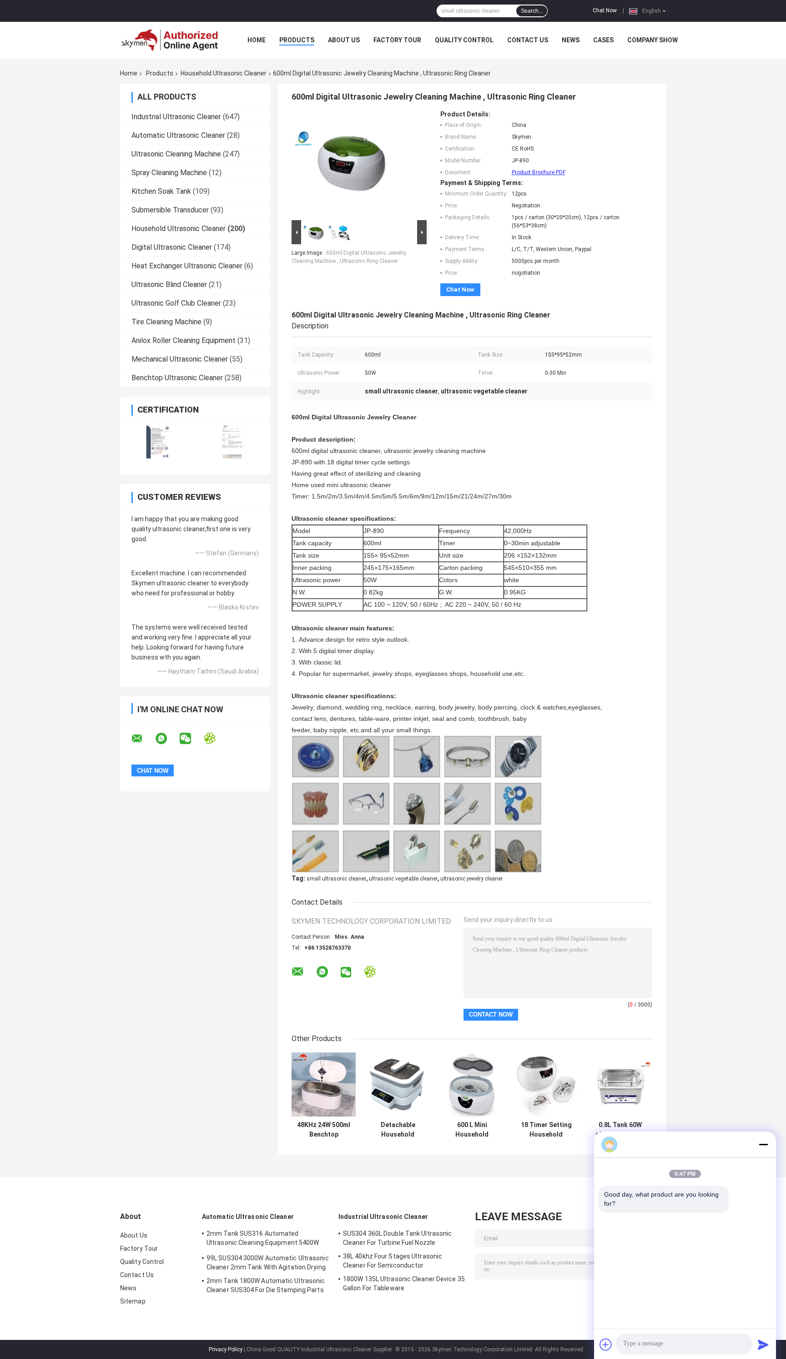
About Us (344, 40)
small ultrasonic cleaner (336, 879)
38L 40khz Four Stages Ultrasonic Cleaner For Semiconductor (392, 1261)
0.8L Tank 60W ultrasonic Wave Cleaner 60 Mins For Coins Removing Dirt (620, 1129)
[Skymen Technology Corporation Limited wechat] (191, 738)
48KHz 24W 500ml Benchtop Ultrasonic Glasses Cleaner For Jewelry (323, 1129)
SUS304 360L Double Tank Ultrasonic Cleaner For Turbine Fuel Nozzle (397, 1238)
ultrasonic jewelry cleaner (471, 879)
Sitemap (133, 1301)
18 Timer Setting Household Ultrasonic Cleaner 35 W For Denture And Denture (546, 1129)
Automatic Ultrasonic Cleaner (178, 135)
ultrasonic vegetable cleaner (403, 879)
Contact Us (527, 40)
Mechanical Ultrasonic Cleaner (179, 359)
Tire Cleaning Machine (166, 321)
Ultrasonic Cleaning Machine (176, 154)
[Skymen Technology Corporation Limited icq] (215, 738)
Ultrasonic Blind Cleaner (169, 284)
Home (256, 40)
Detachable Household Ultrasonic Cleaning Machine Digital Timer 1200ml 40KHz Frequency (398, 1129)
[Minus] (763, 1144)
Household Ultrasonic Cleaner (224, 73)
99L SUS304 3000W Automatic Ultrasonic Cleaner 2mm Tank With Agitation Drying (268, 1262)
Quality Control (464, 40)
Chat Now (605, 10)
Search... (532, 11)
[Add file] (606, 1344)
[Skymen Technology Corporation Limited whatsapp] (167, 738)
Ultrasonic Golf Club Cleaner (176, 303)
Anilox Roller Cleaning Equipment (183, 340)
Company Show (652, 40)
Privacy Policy (225, 1349)
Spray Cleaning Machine (169, 172)
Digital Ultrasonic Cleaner (171, 247)
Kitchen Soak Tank (161, 191)
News (570, 40)
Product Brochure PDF (538, 172)
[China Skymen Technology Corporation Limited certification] (157, 441)
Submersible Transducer (170, 210)
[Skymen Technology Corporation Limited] (170, 40)
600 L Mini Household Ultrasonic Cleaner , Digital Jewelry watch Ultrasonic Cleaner (472, 1129)
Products (296, 40)
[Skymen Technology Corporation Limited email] (142, 738)
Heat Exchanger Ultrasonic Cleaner (186, 266)
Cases (603, 40)
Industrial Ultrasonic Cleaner (176, 116)
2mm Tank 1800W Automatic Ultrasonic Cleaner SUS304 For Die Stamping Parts (266, 1285)
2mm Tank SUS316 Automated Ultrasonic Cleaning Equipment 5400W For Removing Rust (263, 1239)
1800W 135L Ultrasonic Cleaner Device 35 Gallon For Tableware (404, 1283)
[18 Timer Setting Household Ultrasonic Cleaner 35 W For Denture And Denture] (546, 1084)
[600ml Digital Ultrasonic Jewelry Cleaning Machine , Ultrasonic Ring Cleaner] (344, 164)
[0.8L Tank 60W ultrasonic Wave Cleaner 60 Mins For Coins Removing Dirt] (620, 1084)
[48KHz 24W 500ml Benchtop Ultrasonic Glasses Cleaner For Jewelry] (324, 1084)
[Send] (763, 1344)
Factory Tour (397, 40)
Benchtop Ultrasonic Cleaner (177, 377)
